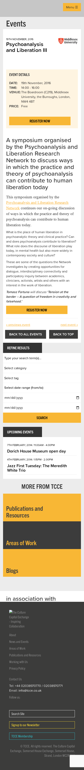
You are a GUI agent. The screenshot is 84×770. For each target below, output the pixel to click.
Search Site (17, 714)
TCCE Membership (22, 736)
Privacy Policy (17, 668)
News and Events (19, 641)
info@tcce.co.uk (30, 690)
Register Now (40, 121)
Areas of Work (17, 648)
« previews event (18, 324)
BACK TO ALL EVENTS (25, 334)
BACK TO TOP (63, 334)
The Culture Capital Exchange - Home (9, 8)
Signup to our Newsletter (25, 725)
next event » (69, 324)
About (12, 635)
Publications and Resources (25, 655)
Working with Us (18, 662)
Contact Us (15, 679)
